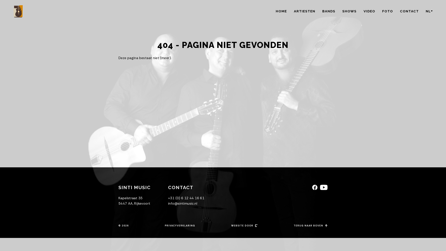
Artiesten (304, 11)
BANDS (328, 11)
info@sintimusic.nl (182, 203)
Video (369, 11)
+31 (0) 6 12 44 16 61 (186, 198)
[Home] (18, 11)
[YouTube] (324, 187)
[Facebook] (314, 187)
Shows (349, 11)
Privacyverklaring (180, 225)
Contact (409, 11)
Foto (387, 11)
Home (281, 11)
